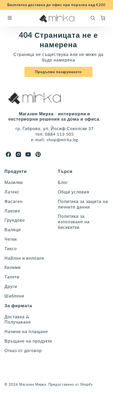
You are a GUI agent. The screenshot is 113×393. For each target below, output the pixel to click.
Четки (10, 239)
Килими (12, 267)
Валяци (12, 229)
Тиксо (10, 248)
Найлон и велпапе (24, 258)
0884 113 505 (59, 133)
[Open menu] (9, 18)
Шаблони (14, 295)
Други (10, 286)
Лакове (12, 210)
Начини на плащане (26, 331)
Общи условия (73, 191)
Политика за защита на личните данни (83, 204)
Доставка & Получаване (17, 319)
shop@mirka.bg (62, 139)
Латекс (11, 191)
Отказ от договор (23, 350)
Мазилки (13, 182)
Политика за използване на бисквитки (73, 222)
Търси (65, 171)
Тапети (11, 276)
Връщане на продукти (28, 340)
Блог (63, 182)
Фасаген (13, 201)
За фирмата (18, 305)
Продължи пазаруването (58, 72)
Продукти (15, 171)
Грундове (14, 219)
